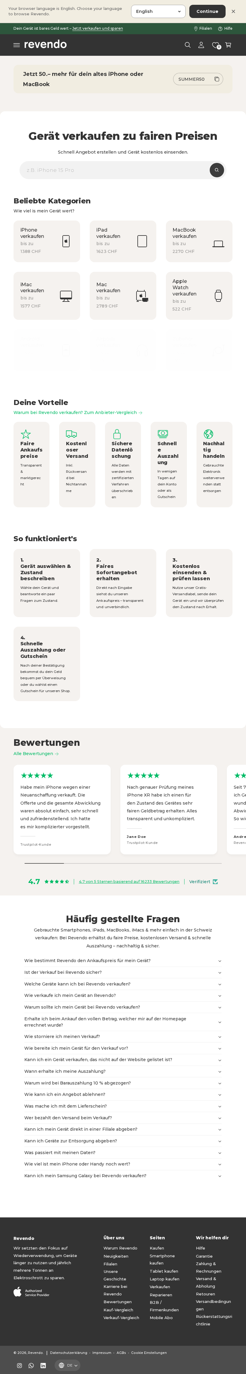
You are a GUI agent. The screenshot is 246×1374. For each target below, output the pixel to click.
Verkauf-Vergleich (121, 1317)
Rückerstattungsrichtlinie (214, 1320)
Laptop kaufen (164, 1278)
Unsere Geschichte (115, 1275)
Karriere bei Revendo (115, 1290)
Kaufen (157, 1248)
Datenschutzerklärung (68, 1353)
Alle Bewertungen (33, 753)
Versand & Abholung (206, 1282)
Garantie (204, 1256)
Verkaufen (160, 1286)
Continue (207, 11)
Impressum (101, 1353)
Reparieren (161, 1294)
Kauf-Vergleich (118, 1309)
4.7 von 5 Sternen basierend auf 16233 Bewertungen (129, 881)
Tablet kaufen (164, 1271)
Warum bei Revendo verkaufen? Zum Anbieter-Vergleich (75, 412)
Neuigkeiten (116, 1256)
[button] (17, 45)
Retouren (205, 1294)
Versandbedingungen (213, 1305)
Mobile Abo (161, 1317)
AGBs (121, 1353)
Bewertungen (118, 1301)
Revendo (35, 1353)
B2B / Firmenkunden (164, 1306)
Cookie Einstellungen (149, 1353)
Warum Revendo (120, 1248)
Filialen (206, 28)
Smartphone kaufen (162, 1259)
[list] (123, 295)
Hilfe (228, 28)
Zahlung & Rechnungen (208, 1267)
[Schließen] (233, 11)
